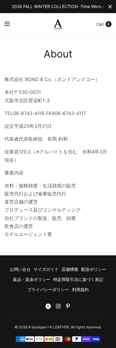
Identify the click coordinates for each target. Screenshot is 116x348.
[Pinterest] (67, 306)
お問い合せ (20, 269)
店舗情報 (70, 269)
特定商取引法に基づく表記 (78, 279)
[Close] (110, 7)
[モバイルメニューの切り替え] (11, 24)
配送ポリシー (93, 269)
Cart (100, 24)
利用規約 (80, 289)
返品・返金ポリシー (31, 279)
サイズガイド (46, 269)
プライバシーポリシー (48, 289)
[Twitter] (48, 306)
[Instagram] (58, 306)
